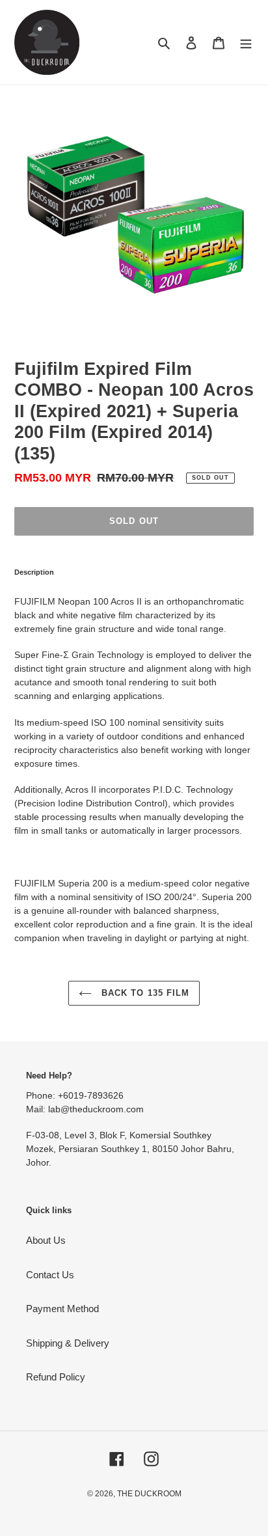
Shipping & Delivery (67, 1343)
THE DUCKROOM (149, 1493)
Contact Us (50, 1274)
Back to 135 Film (143, 993)
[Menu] (246, 43)
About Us (46, 1240)
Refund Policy (55, 1376)
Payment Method (62, 1308)
